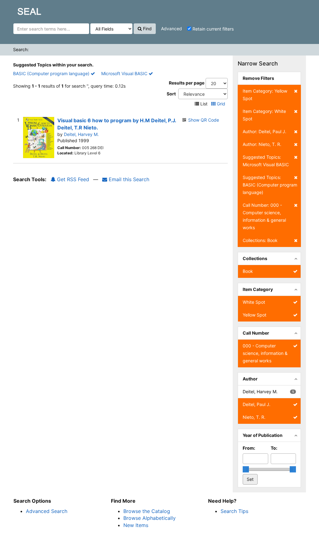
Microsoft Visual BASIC (125, 73)
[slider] (246, 469)
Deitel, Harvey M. (81, 134)
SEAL (17, 9)
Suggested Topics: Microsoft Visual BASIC (266, 160)
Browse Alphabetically (149, 518)
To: (274, 448)
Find (147, 28)
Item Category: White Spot (264, 115)
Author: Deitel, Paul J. (264, 131)
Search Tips (234, 511)
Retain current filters (212, 28)
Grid (221, 103)
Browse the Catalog (146, 511)
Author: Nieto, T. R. (262, 144)
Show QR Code (203, 120)
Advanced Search (46, 511)
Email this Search (128, 179)
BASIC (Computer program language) (52, 73)
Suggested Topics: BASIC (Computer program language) (270, 185)
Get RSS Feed (72, 179)
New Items (135, 525)
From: (249, 448)
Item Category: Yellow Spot (265, 94)
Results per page (186, 82)
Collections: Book (260, 240)
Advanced (171, 28)
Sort (171, 93)
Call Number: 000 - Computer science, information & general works (264, 216)
